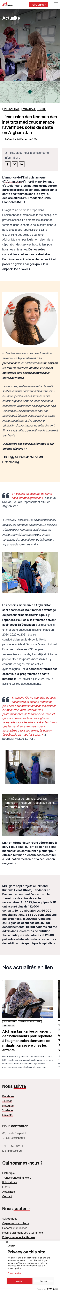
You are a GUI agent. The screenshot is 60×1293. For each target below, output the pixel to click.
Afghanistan (29, 109)
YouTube (7, 1110)
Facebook (8, 1096)
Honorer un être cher (14, 1228)
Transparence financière (16, 1177)
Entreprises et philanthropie (18, 1237)
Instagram (8, 1105)
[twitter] (14, 164)
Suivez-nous (9, 1218)
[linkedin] (21, 164)
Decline (43, 1281)
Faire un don (38, 4)
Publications (9, 1182)
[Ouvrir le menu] (56, 4)
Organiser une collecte (15, 1223)
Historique (8, 1172)
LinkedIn (7, 1115)
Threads (7, 1101)
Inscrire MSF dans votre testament (22, 1232)
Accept (19, 1281)
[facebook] (7, 164)
